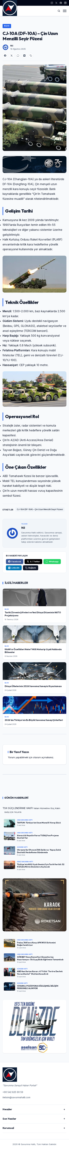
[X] (56, 3)
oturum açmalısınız (43, 757)
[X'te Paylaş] (11, 55)
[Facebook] (61, 3)
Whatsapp (54, 561)
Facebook (16, 561)
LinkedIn (15, 568)
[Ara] (58, 10)
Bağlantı (32, 568)
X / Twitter (35, 561)
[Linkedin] (65, 3)
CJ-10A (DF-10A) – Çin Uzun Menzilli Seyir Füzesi (40, 509)
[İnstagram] (52, 3)
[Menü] (64, 11)
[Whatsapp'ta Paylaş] (18, 55)
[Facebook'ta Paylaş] (5, 55)
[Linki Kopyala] (30, 55)
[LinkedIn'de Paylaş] (24, 55)
